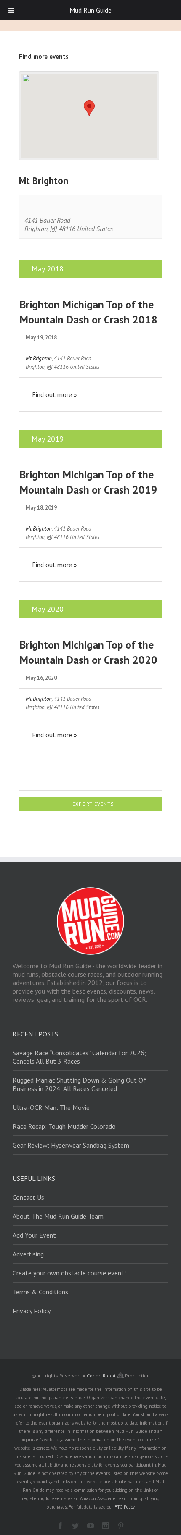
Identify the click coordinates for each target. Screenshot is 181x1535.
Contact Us (28, 1197)
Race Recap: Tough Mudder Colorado (64, 1126)
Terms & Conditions (40, 1292)
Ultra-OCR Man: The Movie (51, 1107)
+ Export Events (90, 804)
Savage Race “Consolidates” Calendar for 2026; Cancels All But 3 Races (79, 1057)
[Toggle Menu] (11, 10)
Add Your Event (34, 1235)
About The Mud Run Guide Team (58, 1216)
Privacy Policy (32, 1310)
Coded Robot (102, 1375)
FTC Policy (124, 1507)
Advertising (28, 1254)
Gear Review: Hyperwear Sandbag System (71, 1145)
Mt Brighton (39, 358)
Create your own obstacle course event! (69, 1273)
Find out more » (54, 394)
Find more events (44, 56)
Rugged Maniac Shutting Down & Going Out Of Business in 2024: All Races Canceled (79, 1084)
